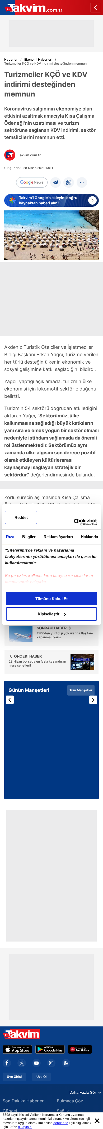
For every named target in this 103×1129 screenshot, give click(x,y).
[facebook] (7, 1063)
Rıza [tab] (10, 536)
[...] (82, 182)
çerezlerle (60, 1123)
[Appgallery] (80, 1049)
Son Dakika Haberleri (24, 1100)
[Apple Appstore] (17, 1049)
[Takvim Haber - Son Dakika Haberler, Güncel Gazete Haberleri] (31, 7)
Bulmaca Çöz (70, 1100)
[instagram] (51, 1063)
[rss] (66, 1063)
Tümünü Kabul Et (51, 598)
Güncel (10, 1110)
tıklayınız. (25, 1127)
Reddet (21, 517)
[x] (21, 1063)
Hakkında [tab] (89, 536)
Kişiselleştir (48, 614)
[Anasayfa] (95, 7)
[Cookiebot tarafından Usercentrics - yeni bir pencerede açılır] (74, 522)
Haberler (11, 59)
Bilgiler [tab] (29, 536)
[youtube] (36, 1063)
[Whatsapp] (68, 182)
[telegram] (55, 182)
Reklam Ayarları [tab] (58, 536)
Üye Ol (41, 1077)
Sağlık (63, 1110)
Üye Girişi (14, 1077)
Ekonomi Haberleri (38, 59)
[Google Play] (50, 1049)
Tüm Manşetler (80, 690)
